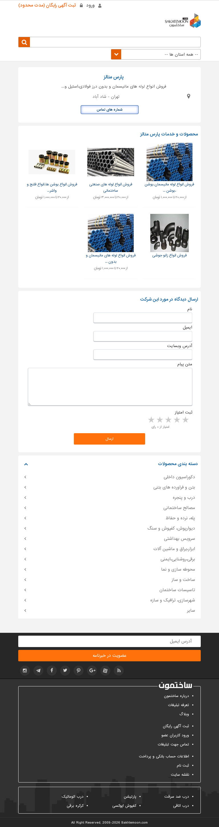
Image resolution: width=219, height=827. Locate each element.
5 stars (151, 420)
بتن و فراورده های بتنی (174, 487)
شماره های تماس (110, 109)
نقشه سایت (180, 774)
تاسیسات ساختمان (177, 590)
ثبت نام (183, 765)
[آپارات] (105, 671)
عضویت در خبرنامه (109, 655)
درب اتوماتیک (73, 796)
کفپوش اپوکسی (124, 805)
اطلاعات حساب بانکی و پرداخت (164, 756)
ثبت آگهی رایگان (176, 726)
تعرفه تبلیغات (178, 705)
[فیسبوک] (52, 671)
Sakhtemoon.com (134, 822)
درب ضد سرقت (176, 796)
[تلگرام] (38, 671)
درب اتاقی (181, 805)
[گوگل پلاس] (92, 671)
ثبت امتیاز (183, 412)
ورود (90, 5)
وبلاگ (184, 714)
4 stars (159, 420)
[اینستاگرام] (25, 671)
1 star (185, 420)
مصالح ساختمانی (179, 507)
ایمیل (187, 327)
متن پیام (184, 364)
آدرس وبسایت (179, 346)
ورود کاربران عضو (175, 735)
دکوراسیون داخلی (179, 477)
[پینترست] (79, 671)
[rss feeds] (119, 671)
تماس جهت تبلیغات (173, 744)
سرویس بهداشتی (179, 538)
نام (189, 309)
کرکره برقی (75, 805)
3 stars (168, 420)
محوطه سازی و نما (178, 569)
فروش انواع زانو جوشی (169, 255)
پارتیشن (130, 796)
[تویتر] (65, 671)
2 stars (176, 420)
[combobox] (156, 54)
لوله (142, 86)
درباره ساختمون (176, 696)
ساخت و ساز (183, 579)
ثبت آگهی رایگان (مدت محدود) (47, 5)
